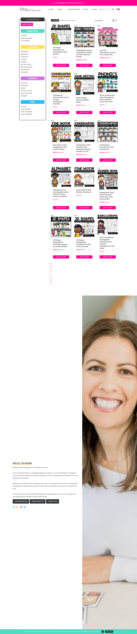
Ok (102, 631)
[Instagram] (17, 507)
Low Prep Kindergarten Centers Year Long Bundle (108, 52)
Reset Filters (27, 24)
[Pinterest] (20, 507)
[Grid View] (113, 20)
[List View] (116, 20)
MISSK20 (61, 3)
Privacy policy (109, 631)
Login (94, 9)
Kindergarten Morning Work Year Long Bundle (107, 147)
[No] (135, 631)
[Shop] (24, 507)
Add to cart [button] (61, 65)
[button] (21, 501)
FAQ (86, 9)
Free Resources (74, 9)
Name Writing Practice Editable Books (82, 100)
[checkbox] (32, 35)
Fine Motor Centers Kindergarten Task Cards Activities (60, 147)
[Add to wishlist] (69, 27)
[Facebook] (14, 507)
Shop (52, 9)
